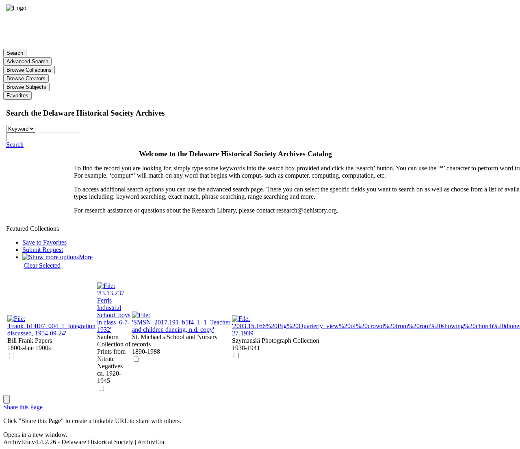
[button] (15, 144)
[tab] (14, 53)
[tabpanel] (260, 247)
